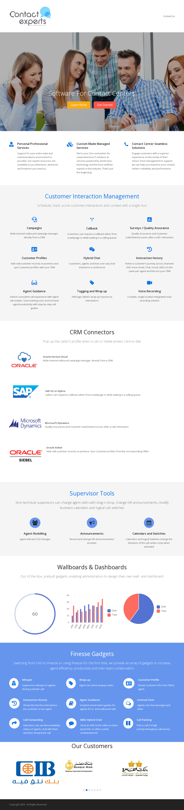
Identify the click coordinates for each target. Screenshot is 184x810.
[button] (84, 790)
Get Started (104, 105)
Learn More (79, 105)
